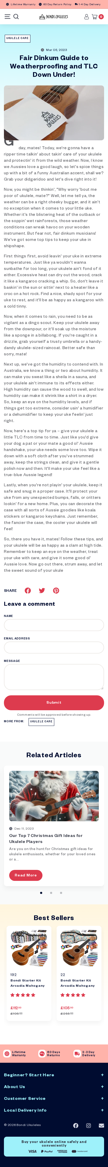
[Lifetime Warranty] (7, 1054)
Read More (26, 876)
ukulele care (18, 38)
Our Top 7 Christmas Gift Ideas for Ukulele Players (46, 839)
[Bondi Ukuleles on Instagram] (88, 1126)
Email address (17, 638)
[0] (96, 17)
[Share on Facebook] (28, 590)
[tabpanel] (29, 973)
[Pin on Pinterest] (56, 590)
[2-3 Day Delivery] (77, 1054)
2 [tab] (51, 893)
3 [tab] (61, 893)
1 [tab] (41, 893)
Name (8, 616)
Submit (54, 703)
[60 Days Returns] (42, 1054)
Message (12, 661)
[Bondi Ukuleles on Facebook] (75, 1126)
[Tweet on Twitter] (42, 590)
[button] (23, 996)
